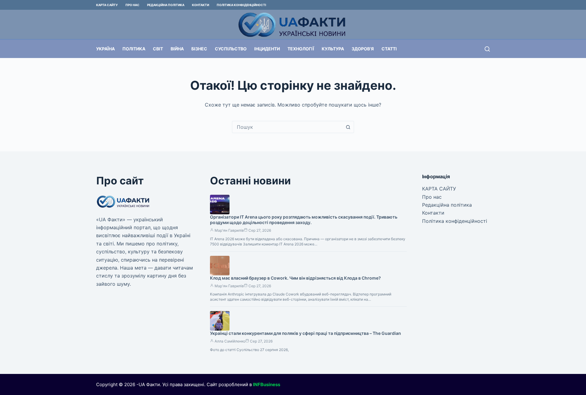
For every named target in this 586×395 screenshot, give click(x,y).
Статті (389, 48)
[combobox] (287, 127)
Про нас (132, 5)
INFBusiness (266, 384)
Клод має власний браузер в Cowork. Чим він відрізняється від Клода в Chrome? (295, 278)
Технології (301, 48)
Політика (133, 48)
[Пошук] (487, 49)
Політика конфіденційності (241, 5)
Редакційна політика (165, 5)
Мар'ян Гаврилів (229, 230)
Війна (177, 48)
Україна (105, 48)
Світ (158, 48)
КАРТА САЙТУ (107, 5)
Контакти (200, 5)
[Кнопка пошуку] (348, 127)
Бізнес (199, 48)
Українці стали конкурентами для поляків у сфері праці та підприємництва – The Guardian (305, 333)
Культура (333, 48)
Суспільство (231, 48)
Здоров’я (363, 48)
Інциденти (267, 48)
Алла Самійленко (230, 341)
